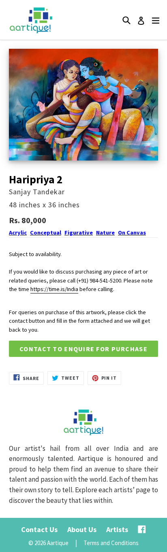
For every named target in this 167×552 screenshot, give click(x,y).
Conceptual (45, 232)
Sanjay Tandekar (37, 191)
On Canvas (132, 232)
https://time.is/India (54, 289)
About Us (81, 529)
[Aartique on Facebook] (142, 529)
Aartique (58, 543)
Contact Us (39, 529)
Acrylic (18, 232)
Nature (105, 232)
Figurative (78, 232)
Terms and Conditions (111, 543)
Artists (117, 529)
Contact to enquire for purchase (83, 349)
